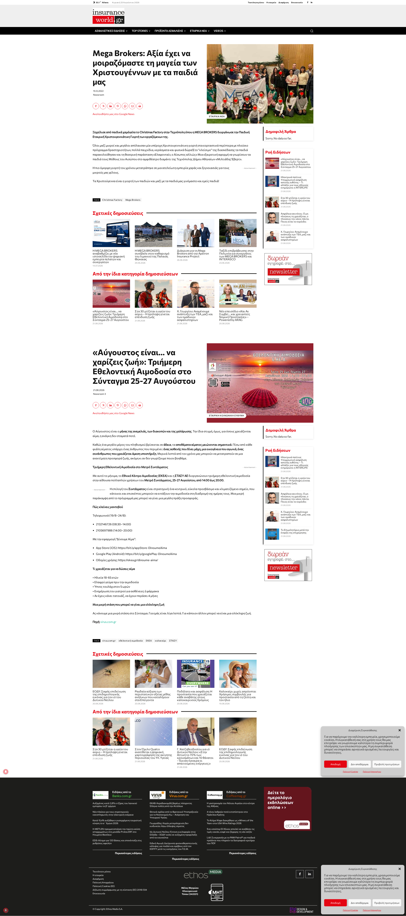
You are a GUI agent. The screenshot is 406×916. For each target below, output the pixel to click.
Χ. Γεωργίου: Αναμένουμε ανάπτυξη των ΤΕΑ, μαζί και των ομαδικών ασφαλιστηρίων (195, 315)
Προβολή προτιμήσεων (386, 902)
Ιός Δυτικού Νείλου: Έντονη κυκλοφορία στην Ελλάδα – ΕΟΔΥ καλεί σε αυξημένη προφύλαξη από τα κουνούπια (173, 834)
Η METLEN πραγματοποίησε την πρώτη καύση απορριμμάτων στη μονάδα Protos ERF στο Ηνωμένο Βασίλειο (116, 832)
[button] (399, 868)
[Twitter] (103, 106)
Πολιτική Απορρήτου (372, 910)
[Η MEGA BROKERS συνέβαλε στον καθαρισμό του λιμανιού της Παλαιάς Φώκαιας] (153, 233)
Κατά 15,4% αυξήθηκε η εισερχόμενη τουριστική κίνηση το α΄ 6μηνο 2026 (117, 822)
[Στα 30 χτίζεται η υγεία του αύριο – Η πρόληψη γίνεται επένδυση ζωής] (153, 294)
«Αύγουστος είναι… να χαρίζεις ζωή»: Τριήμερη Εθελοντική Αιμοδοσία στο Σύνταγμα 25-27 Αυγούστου (111, 315)
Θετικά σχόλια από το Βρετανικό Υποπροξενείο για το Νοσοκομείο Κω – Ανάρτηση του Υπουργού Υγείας (174, 814)
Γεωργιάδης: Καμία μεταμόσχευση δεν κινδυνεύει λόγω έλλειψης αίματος (169, 824)
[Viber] (118, 106)
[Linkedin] (311, 2)
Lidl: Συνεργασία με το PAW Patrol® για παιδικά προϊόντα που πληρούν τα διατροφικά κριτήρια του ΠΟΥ (231, 840)
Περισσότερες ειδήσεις (128, 853)
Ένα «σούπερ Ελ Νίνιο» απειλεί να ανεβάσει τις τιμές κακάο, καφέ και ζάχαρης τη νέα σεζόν (231, 830)
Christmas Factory (112, 199)
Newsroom (98, 94)
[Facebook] (308, 2)
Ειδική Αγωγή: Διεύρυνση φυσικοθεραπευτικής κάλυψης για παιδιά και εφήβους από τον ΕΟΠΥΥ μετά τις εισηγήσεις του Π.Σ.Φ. (173, 846)
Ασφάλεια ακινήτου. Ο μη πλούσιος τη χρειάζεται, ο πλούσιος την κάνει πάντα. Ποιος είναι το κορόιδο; (295, 217)
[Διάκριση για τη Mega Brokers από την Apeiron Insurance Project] (195, 233)
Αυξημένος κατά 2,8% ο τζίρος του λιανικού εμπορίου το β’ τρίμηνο (115, 804)
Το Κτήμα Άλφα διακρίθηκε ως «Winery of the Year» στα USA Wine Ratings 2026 (230, 822)
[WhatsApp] (125, 106)
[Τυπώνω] (139, 106)
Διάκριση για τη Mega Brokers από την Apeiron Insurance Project (193, 253)
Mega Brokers (132, 199)
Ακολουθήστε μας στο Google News (113, 113)
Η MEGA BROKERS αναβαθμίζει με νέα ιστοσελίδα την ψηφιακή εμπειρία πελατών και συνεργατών (109, 256)
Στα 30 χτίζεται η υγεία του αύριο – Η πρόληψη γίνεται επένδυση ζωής (152, 314)
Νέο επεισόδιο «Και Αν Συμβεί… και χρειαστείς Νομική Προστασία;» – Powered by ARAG (234, 315)
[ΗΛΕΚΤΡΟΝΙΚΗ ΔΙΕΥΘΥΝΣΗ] (132, 106)
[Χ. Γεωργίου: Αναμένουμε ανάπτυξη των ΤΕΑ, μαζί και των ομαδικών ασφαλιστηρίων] (195, 294)
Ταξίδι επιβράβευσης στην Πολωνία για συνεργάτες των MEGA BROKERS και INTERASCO (236, 255)
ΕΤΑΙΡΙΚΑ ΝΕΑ (217, 116)
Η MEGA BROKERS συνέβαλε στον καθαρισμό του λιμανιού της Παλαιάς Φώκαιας (152, 255)
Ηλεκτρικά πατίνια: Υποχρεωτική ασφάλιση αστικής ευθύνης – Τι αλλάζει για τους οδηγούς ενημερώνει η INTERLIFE (294, 182)
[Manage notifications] (5, 910)
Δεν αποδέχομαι (360, 902)
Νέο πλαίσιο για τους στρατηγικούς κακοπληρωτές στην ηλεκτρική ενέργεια (113, 813)
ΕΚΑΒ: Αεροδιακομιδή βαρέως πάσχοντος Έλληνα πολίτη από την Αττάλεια (171, 804)
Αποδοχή (336, 902)
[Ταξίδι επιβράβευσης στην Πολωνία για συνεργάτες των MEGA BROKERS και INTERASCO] (238, 233)
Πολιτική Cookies (350, 910)
